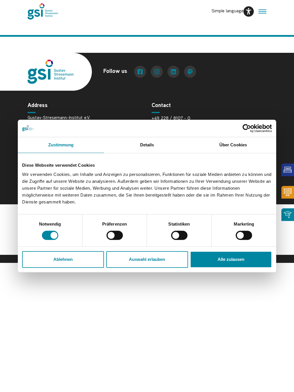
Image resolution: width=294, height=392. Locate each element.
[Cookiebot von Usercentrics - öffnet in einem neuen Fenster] (247, 128)
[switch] (115, 235)
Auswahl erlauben (147, 259)
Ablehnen (63, 259)
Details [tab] (147, 144)
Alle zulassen (231, 259)
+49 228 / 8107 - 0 (171, 119)
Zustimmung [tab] (61, 144)
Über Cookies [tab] (233, 144)
